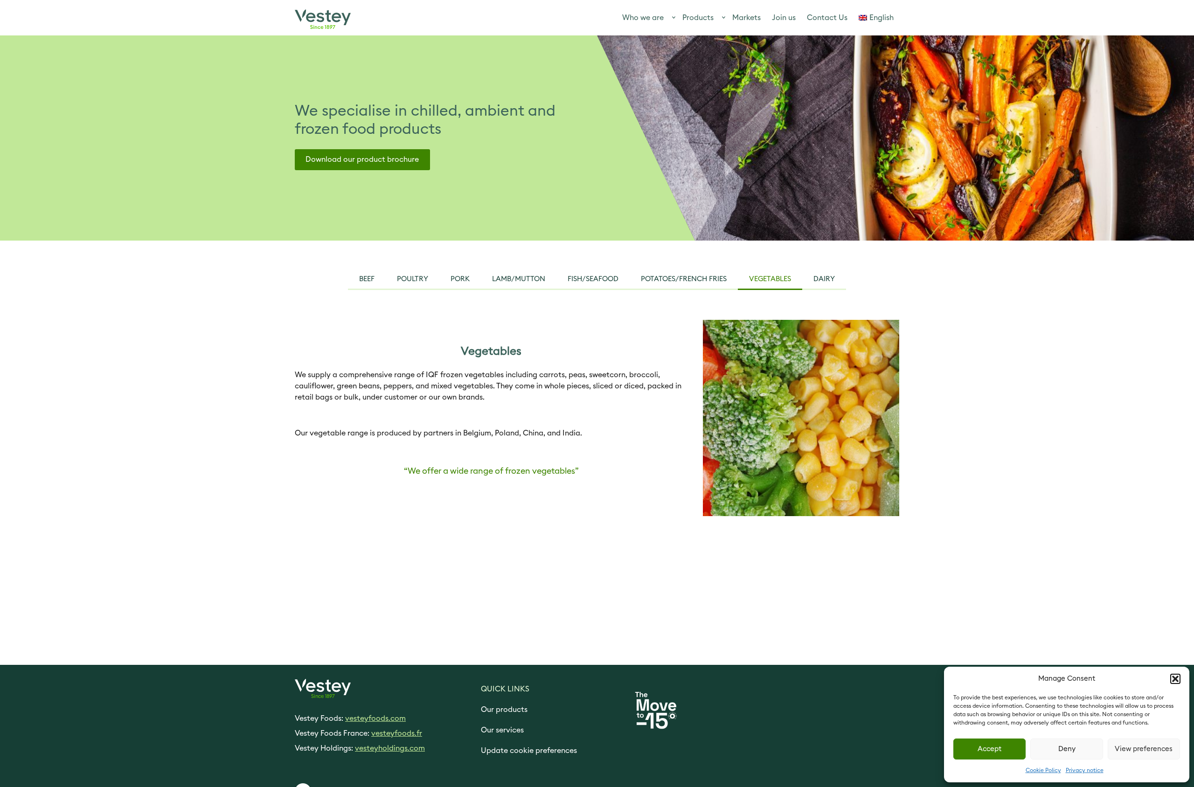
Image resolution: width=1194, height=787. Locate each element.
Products (698, 17)
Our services (502, 730)
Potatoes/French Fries (684, 279)
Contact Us (827, 17)
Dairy (824, 279)
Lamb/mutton (518, 279)
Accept (989, 749)
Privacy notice (1085, 770)
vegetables (770, 279)
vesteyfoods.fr (396, 733)
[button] (1175, 678)
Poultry (412, 279)
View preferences (1144, 749)
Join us (784, 17)
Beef (367, 279)
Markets (746, 17)
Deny (1067, 749)
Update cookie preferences (529, 750)
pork (460, 279)
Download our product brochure (362, 159)
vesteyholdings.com (390, 748)
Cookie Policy (1043, 770)
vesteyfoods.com (375, 718)
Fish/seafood (593, 279)
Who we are (643, 17)
